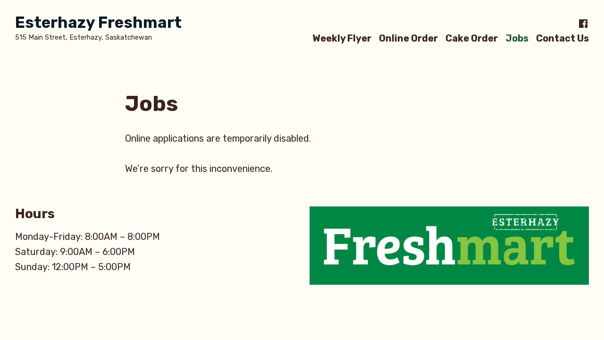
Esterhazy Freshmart (98, 22)
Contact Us (562, 38)
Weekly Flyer (341, 38)
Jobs (516, 38)
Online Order (408, 38)
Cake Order (471, 38)
